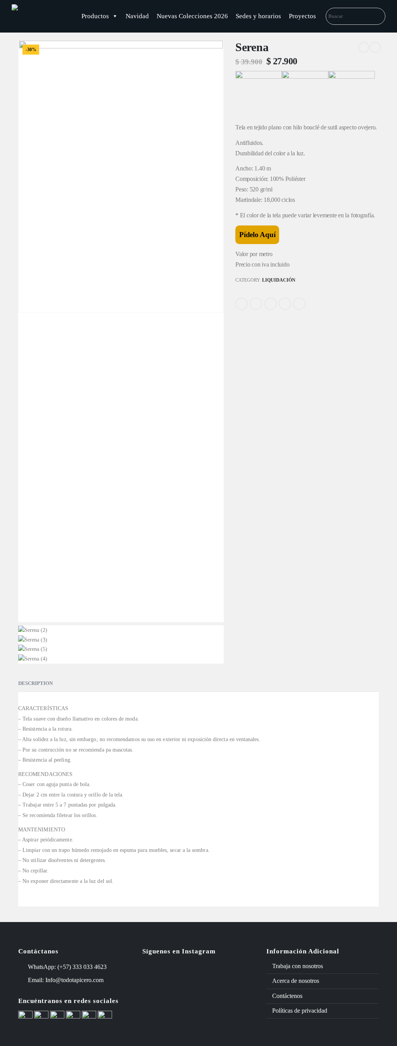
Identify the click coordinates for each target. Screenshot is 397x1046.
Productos (95, 16)
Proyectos (302, 16)
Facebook (241, 304)
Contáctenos (287, 996)
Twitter (256, 304)
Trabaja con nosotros (297, 966)
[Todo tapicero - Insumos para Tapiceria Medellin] (41, 16)
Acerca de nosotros (295, 980)
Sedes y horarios (258, 16)
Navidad (137, 16)
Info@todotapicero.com (74, 980)
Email (299, 304)
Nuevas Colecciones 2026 (192, 16)
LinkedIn (270, 304)
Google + (285, 304)
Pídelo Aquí (257, 235)
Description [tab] (35, 683)
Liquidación (278, 280)
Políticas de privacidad (299, 1010)
